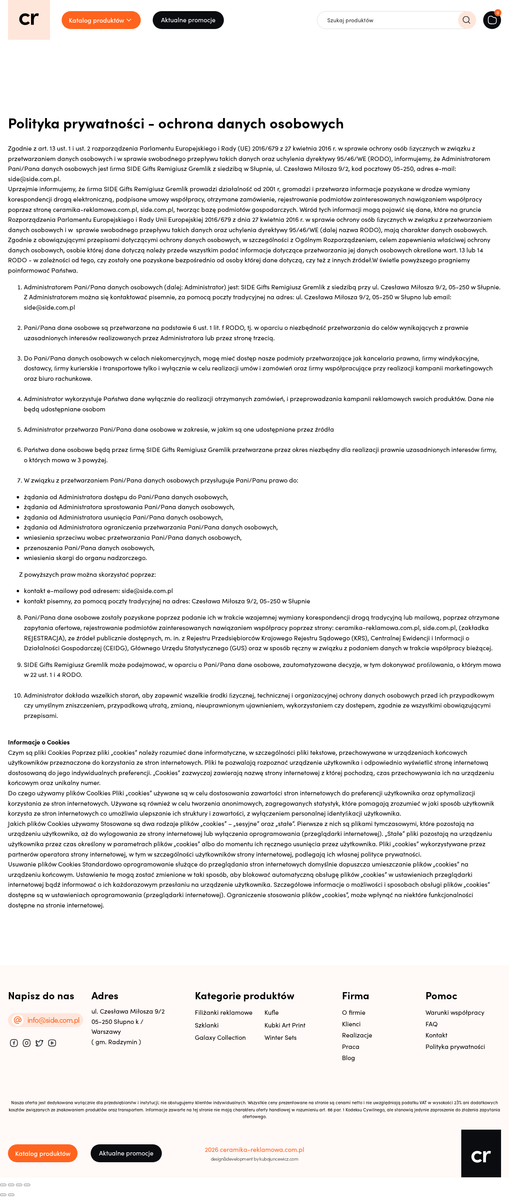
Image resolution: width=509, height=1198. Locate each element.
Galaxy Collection (220, 1037)
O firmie (353, 1012)
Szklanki (207, 1025)
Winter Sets (280, 1037)
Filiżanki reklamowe (224, 1012)
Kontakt (436, 1035)
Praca (350, 1046)
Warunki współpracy (454, 1012)
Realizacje (357, 1035)
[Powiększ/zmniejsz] (3, 1185)
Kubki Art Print (284, 1025)
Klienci (351, 1024)
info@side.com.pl (53, 1020)
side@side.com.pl (49, 307)
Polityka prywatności (455, 1046)
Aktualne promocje (188, 20)
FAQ (431, 1024)
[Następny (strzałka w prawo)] (11, 1195)
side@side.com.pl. (34, 178)
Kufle (271, 1012)
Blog (348, 1057)
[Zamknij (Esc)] (27, 1185)
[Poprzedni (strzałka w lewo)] (3, 1195)
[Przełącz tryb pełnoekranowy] (11, 1185)
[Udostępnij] (19, 1185)
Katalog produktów (42, 1153)
